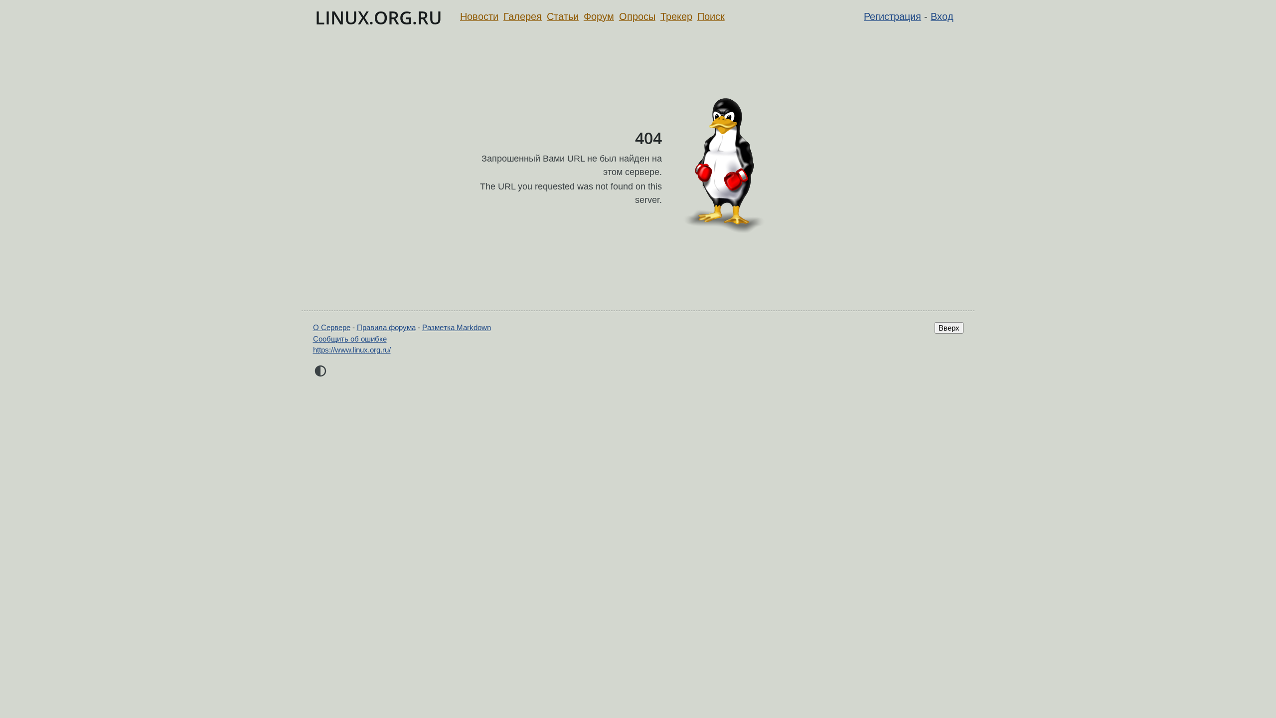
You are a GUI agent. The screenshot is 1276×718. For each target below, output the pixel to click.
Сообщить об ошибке (350, 339)
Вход (942, 16)
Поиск (711, 16)
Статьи (563, 16)
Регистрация (892, 16)
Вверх (949, 328)
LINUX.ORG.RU (378, 17)
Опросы (637, 16)
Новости (479, 16)
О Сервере (331, 327)
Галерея (522, 16)
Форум (599, 16)
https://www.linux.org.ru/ (352, 350)
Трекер (676, 16)
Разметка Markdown (456, 327)
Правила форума (386, 327)
